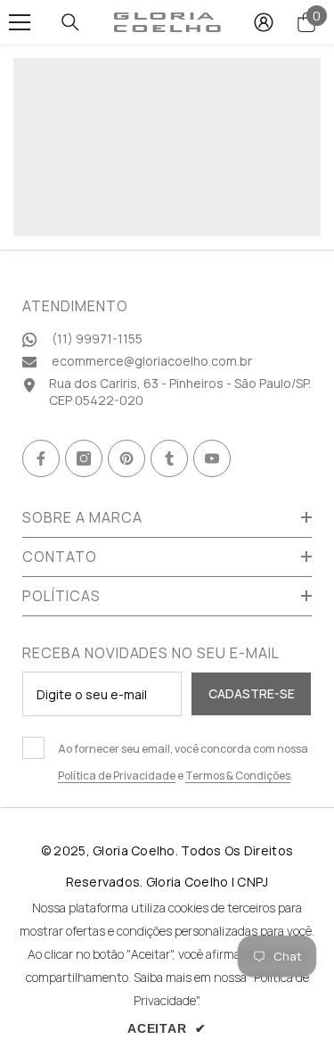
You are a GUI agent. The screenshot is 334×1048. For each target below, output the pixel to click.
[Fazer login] (263, 22)
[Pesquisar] (70, 22)
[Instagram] (83, 458)
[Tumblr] (169, 458)
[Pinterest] (126, 458)
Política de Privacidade (116, 775)
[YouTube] (212, 458)
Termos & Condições (237, 775)
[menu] (19, 22)
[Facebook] (41, 458)
